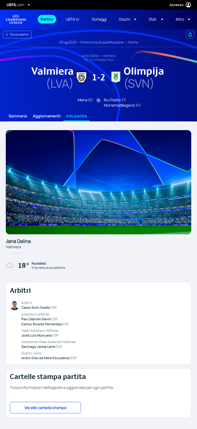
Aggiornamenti (47, 116)
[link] (46, 19)
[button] (127, 19)
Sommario (18, 116)
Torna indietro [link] (19, 34)
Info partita (76, 116)
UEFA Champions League (16, 19)
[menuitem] (47, 19)
